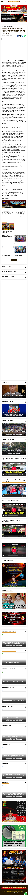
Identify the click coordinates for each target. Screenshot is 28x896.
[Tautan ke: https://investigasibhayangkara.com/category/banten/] (25, 763)
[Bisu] (22, 474)
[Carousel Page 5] (13, 415)
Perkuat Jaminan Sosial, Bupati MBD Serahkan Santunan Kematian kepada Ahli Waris (7, 232)
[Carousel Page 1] (7, 415)
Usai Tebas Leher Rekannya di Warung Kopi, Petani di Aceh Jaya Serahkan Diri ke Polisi (13, 794)
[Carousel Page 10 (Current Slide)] (21, 415)
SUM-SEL (10, 36)
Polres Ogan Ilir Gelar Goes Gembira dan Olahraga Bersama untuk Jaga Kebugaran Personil (20, 214)
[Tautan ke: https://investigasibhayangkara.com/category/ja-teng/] (25, 440)
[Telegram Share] (22, 36)
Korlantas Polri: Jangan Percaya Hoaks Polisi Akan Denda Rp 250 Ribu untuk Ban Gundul (13, 413)
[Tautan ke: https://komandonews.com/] (25, 272)
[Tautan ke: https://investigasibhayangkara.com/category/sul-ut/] (25, 688)
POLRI (8, 36)
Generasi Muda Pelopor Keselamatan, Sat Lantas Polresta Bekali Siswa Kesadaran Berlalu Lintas (13, 756)
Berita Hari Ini (4, 36)
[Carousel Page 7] (16, 415)
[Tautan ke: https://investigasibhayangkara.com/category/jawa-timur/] (25, 707)
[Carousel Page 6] (14, 415)
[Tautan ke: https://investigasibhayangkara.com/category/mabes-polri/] (25, 383)
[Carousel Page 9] (19, 415)
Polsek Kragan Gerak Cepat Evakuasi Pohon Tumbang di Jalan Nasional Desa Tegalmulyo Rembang (13, 451)
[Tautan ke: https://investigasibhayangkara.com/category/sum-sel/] (25, 631)
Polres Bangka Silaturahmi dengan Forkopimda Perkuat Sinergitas (11, 661)
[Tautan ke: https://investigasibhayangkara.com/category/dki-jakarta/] (25, 402)
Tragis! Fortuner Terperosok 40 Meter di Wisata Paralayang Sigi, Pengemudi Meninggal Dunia (7, 236)
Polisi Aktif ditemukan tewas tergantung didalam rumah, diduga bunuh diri (7, 255)
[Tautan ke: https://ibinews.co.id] (25, 277)
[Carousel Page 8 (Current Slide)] (19, 453)
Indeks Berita (3, 892)
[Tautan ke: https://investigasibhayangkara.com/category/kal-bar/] (25, 669)
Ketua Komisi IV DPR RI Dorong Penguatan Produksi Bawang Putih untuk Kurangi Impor (19, 255)
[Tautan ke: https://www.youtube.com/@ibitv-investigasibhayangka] (25, 267)
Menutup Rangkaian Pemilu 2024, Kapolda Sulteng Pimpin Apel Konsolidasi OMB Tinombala (7, 214)
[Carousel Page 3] (10, 415)
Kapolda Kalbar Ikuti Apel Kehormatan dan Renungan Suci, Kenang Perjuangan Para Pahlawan (13, 680)
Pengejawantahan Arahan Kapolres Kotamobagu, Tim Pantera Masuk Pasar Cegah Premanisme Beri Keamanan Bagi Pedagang (13, 699)
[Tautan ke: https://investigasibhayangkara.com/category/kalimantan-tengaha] (25, 726)
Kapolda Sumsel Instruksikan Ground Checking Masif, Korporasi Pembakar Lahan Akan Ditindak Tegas (14, 643)
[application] (14, 469)
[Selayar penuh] (24, 474)
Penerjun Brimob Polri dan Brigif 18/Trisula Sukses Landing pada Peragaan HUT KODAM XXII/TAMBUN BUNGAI (13, 737)
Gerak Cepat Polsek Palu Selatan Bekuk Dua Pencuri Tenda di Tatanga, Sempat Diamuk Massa (20, 224)
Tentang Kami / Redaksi (13, 892)
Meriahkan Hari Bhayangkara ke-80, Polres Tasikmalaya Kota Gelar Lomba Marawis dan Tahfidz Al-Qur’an (14, 432)
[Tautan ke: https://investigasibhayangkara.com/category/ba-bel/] (25, 650)
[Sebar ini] (18, 36)
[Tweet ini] (20, 36)
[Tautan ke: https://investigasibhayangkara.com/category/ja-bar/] (25, 421)
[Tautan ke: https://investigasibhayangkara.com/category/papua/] (25, 744)
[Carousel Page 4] (11, 415)
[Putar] (3, 474)
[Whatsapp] (25, 36)
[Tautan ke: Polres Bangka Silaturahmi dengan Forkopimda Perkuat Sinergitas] (14, 659)
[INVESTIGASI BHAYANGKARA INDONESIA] (14, 1)
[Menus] (2, 1)
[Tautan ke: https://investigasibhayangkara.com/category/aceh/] (25, 782)
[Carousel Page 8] (18, 415)
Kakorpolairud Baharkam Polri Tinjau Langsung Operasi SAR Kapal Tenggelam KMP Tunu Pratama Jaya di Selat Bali (13, 718)
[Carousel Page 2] (8, 415)
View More (14, 260)
